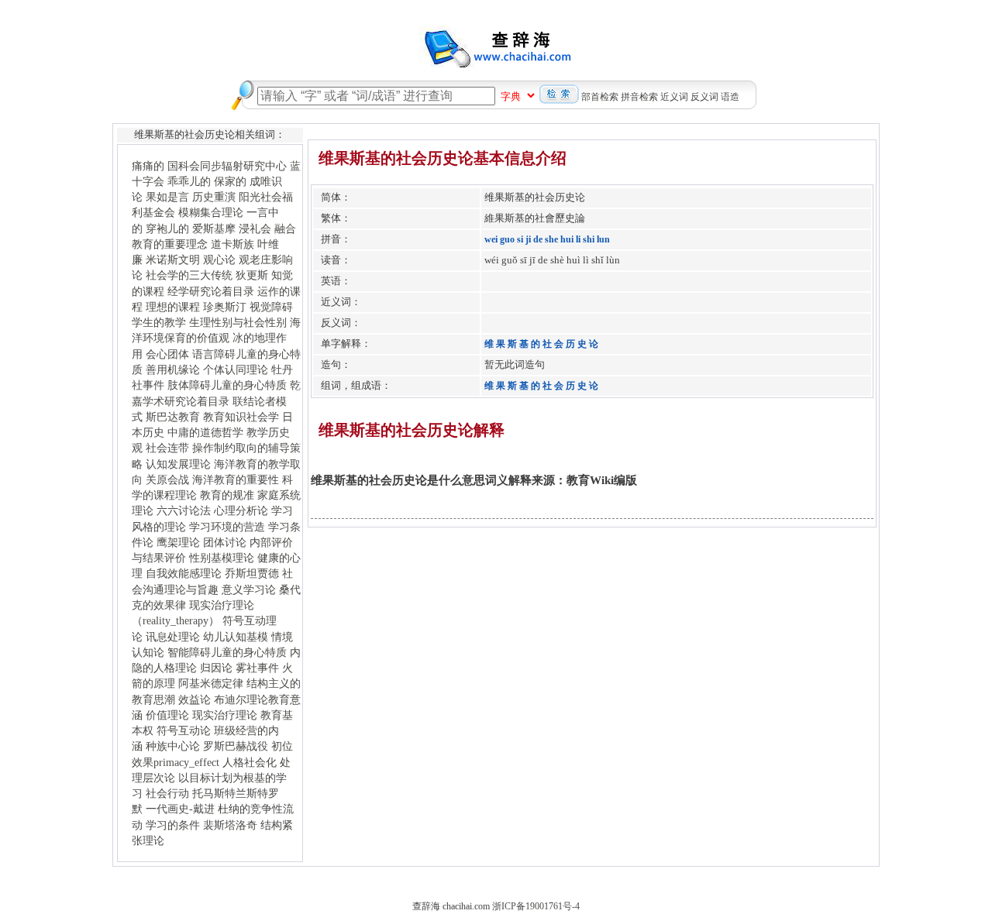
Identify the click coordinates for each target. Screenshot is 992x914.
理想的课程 (173, 307)
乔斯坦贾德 (252, 573)
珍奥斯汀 (224, 307)
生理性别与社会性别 (238, 322)
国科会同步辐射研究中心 (227, 166)
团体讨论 (224, 542)
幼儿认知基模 (235, 637)
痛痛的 (148, 166)
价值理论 (167, 715)
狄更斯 (252, 275)
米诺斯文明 (173, 259)
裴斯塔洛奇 (230, 825)
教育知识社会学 (241, 417)
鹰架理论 (178, 542)
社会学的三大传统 (189, 275)
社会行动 (167, 793)
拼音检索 (639, 96)
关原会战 (167, 479)
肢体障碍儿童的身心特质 (227, 385)
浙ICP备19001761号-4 (536, 906)
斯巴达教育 (173, 417)
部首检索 (599, 96)
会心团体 (167, 354)
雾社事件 (257, 667)
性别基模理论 (221, 557)
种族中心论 (173, 746)
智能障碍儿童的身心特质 (227, 652)
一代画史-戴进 (180, 808)
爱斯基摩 (214, 228)
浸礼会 (255, 228)
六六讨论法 (184, 510)
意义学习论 (249, 589)
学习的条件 (173, 825)
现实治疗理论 (224, 715)
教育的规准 (227, 495)
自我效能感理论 (184, 573)
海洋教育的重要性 (235, 479)
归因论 (216, 667)
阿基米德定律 (210, 683)
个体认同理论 (235, 369)
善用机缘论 (173, 369)
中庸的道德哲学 (205, 432)
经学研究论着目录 (210, 291)
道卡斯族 (232, 244)
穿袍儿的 (167, 228)
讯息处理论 (173, 637)
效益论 (194, 699)
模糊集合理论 (210, 212)
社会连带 (167, 448)
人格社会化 (249, 762)
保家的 (230, 181)
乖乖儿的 (189, 181)
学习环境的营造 (227, 527)
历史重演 (214, 197)
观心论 (219, 259)
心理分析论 (241, 510)
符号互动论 (184, 730)
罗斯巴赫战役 (235, 746)
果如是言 (167, 197)
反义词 (704, 96)
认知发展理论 (178, 464)
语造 (730, 96)
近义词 (674, 96)
